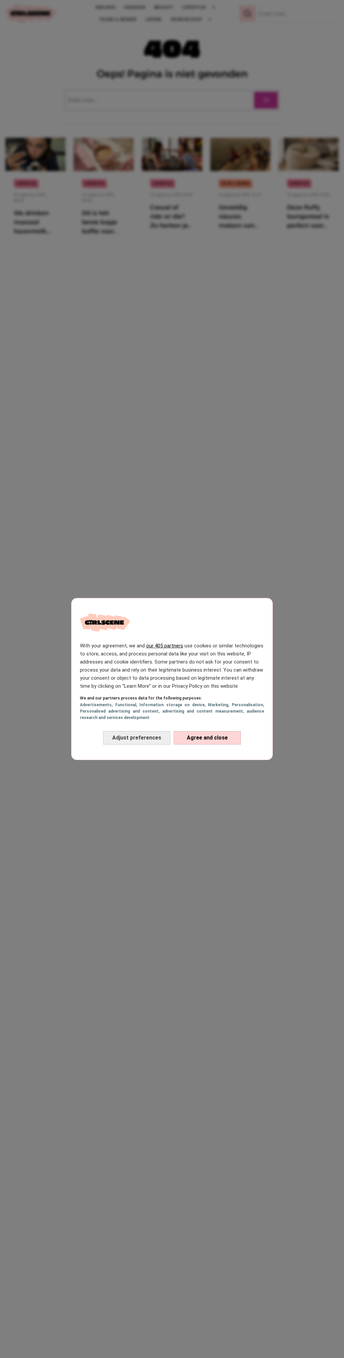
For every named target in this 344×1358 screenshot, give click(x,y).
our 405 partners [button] (164, 646)
